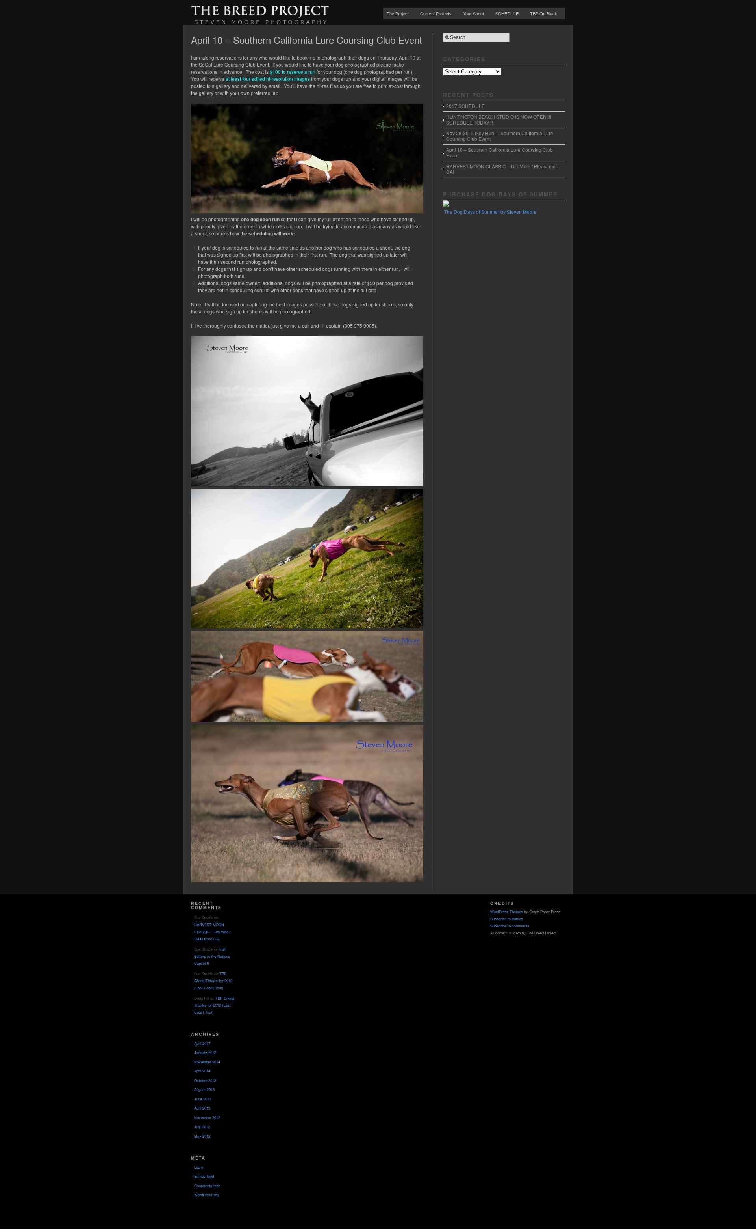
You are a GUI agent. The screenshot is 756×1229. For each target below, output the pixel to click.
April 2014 (202, 1071)
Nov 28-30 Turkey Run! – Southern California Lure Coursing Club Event (499, 136)
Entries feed (204, 1176)
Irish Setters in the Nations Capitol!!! (212, 956)
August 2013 (204, 1089)
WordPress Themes (506, 911)
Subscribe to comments (509, 926)
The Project (398, 13)
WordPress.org (206, 1194)
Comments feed (207, 1185)
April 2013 (202, 1108)
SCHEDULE (507, 13)
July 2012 (202, 1127)
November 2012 (207, 1117)
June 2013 (202, 1099)
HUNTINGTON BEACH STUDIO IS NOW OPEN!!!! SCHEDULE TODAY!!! (498, 119)
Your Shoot (473, 13)
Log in (199, 1167)
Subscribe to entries (506, 918)
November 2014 (207, 1062)
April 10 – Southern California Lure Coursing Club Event (499, 152)
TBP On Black (543, 13)
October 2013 (205, 1080)
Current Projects (436, 13)
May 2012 (202, 1136)
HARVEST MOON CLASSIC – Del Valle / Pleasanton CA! (502, 169)
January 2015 (205, 1052)
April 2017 (202, 1043)
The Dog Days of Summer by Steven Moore (490, 211)
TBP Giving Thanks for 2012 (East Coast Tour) (213, 980)
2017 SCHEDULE (465, 106)
